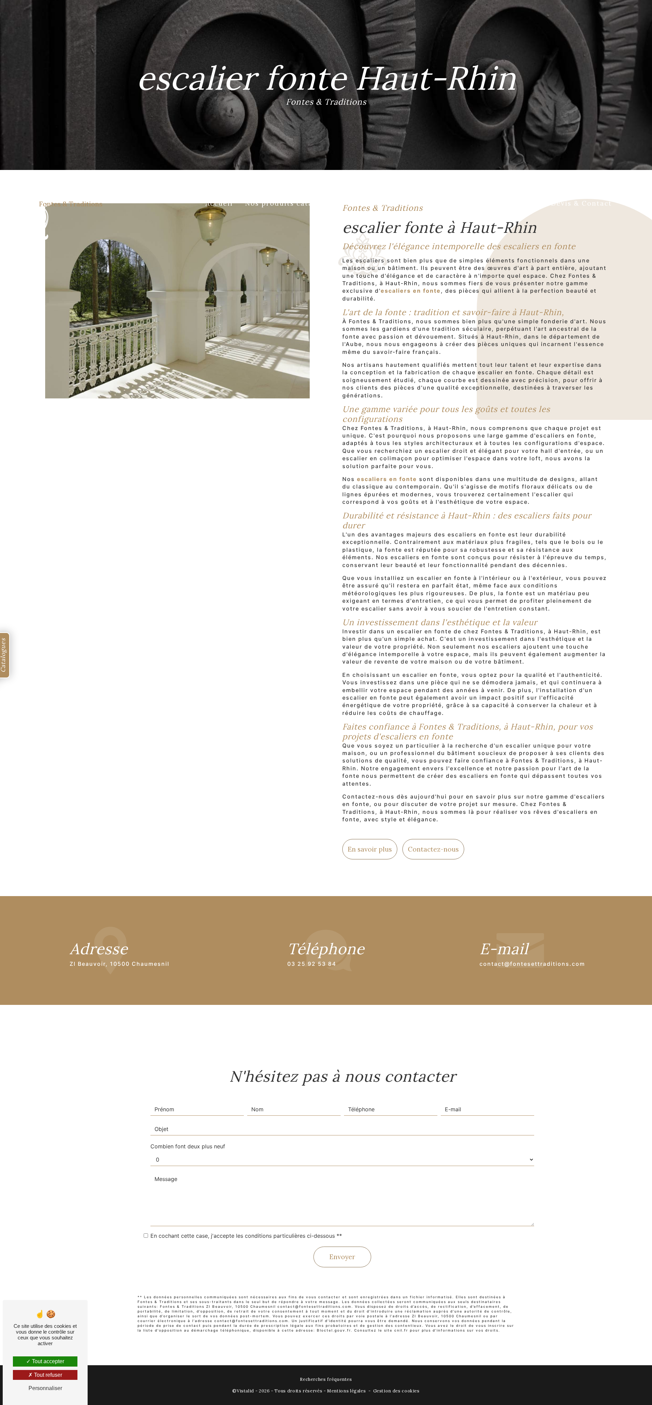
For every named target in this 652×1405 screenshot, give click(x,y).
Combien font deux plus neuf (187, 1146)
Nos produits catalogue (289, 203)
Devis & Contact (581, 203)
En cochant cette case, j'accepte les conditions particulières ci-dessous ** (246, 1235)
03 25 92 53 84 (311, 963)
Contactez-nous (433, 849)
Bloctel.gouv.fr (334, 1330)
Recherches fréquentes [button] (326, 1379)
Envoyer (342, 1257)
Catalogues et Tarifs (500, 203)
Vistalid (245, 1391)
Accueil (219, 203)
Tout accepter (47, 1361)
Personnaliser (45, 1388)
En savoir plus (370, 849)
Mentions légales (346, 1391)
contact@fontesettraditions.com (532, 963)
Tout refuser (47, 1375)
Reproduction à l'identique (398, 203)
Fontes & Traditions (71, 204)
